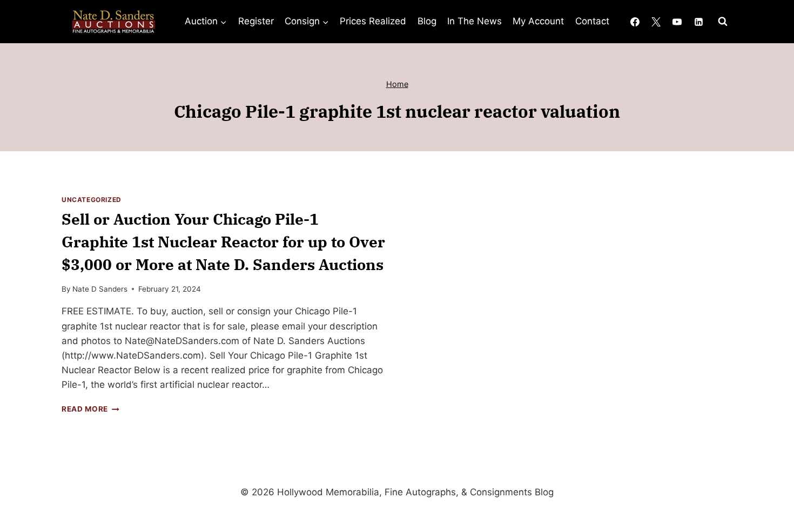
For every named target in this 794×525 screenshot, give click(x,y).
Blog (427, 21)
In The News (474, 21)
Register (256, 21)
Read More (90, 409)
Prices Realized (373, 21)
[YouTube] (677, 21)
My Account (538, 21)
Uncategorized (92, 200)
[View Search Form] (722, 21)
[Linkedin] (698, 21)
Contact (592, 21)
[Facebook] (635, 21)
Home (397, 84)
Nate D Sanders (99, 289)
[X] (656, 21)
